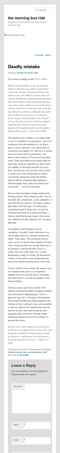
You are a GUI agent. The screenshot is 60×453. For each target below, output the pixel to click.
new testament (34, 352)
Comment (18, 386)
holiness (11, 352)
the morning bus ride (26, 17)
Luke (25, 352)
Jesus (19, 352)
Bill (36, 72)
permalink (24, 355)
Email (19, 439)
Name (19, 424)
